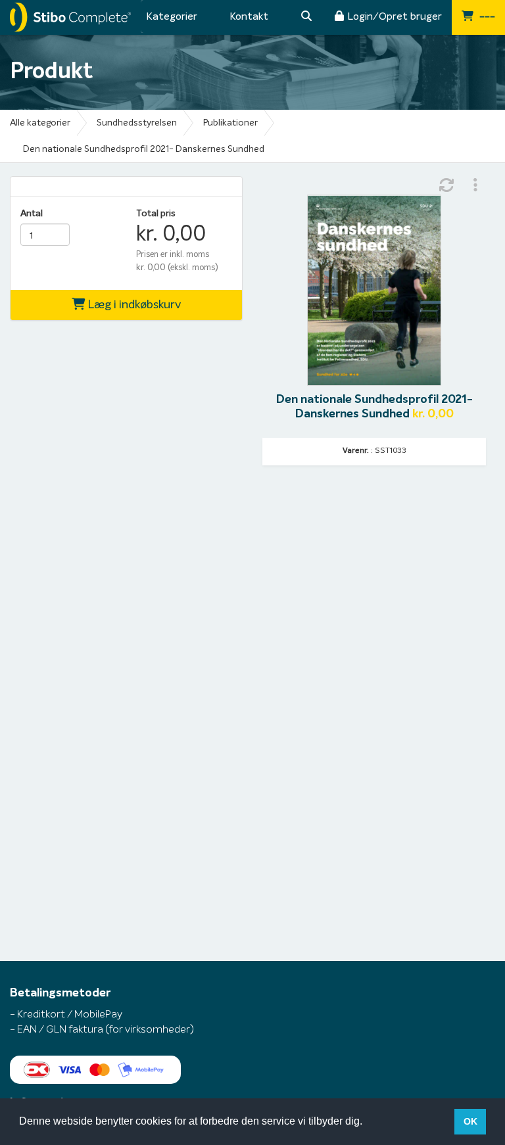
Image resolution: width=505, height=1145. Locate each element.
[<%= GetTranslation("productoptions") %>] (475, 185)
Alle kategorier (40, 123)
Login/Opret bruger (394, 16)
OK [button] (470, 1121)
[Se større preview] (374, 290)
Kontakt (248, 16)
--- (486, 16)
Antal (31, 213)
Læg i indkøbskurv (133, 305)
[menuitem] (172, 16)
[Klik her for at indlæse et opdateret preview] (446, 185)
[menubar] (180, 16)
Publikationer (230, 123)
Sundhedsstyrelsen (137, 123)
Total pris (156, 213)
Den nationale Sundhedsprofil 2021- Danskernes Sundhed (143, 149)
